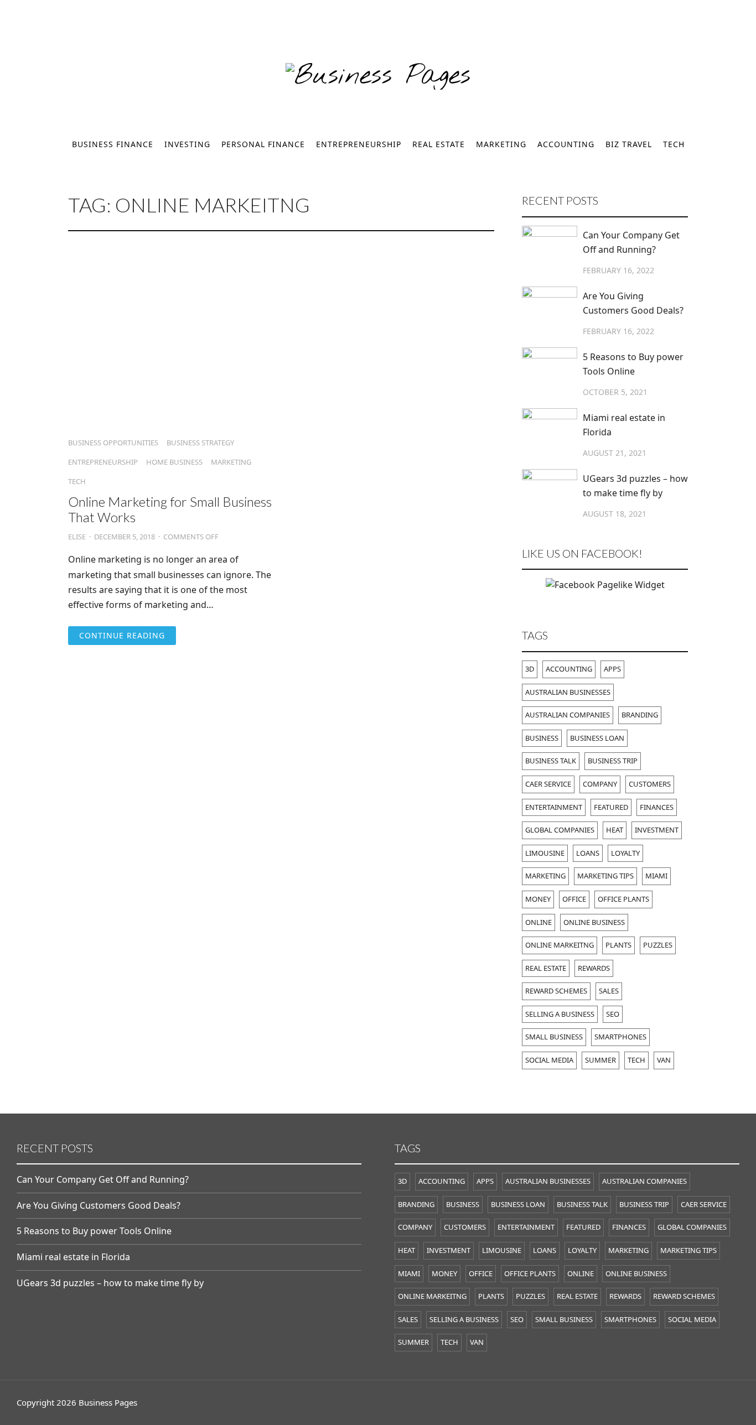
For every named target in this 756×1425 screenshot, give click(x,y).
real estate (545, 968)
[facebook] (20, 22)
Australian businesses (567, 692)
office (574, 899)
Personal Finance (263, 144)
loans (587, 853)
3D (529, 669)
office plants (623, 899)
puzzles (657, 945)
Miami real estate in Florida (624, 425)
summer (600, 1060)
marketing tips (605, 876)
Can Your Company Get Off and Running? (631, 242)
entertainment (553, 807)
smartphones (620, 1037)
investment (657, 830)
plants (618, 945)
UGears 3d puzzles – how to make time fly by (635, 485)
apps (612, 669)
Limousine (545, 853)
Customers (650, 784)
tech (636, 1060)
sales (609, 991)
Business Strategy (200, 443)
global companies (559, 830)
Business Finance (112, 144)
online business (594, 922)
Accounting (565, 144)
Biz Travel (628, 144)
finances (657, 807)
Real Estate (438, 144)
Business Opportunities (113, 443)
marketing (545, 876)
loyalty (625, 853)
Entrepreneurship (358, 144)
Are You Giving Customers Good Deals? (633, 303)
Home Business (174, 462)
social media (549, 1060)
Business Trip (613, 761)
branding (640, 715)
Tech (674, 144)
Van (664, 1060)
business (541, 738)
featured (611, 807)
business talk (550, 761)
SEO (612, 1014)
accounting (569, 669)
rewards (594, 968)
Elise (77, 537)
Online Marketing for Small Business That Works (170, 509)
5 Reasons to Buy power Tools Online (633, 364)
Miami (656, 876)
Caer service (548, 784)
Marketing (501, 144)
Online (538, 922)
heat (614, 830)
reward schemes (556, 991)
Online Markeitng (559, 945)
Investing (187, 144)
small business (554, 1037)
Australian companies (567, 715)
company (600, 784)
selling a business (559, 1014)
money (538, 899)
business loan (597, 738)
